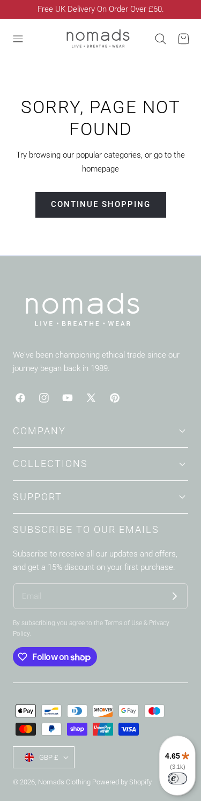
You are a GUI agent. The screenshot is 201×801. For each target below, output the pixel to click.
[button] (18, 38)
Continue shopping (101, 204)
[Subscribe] (174, 596)
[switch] (177, 778)
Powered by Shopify (122, 782)
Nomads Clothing (65, 782)
